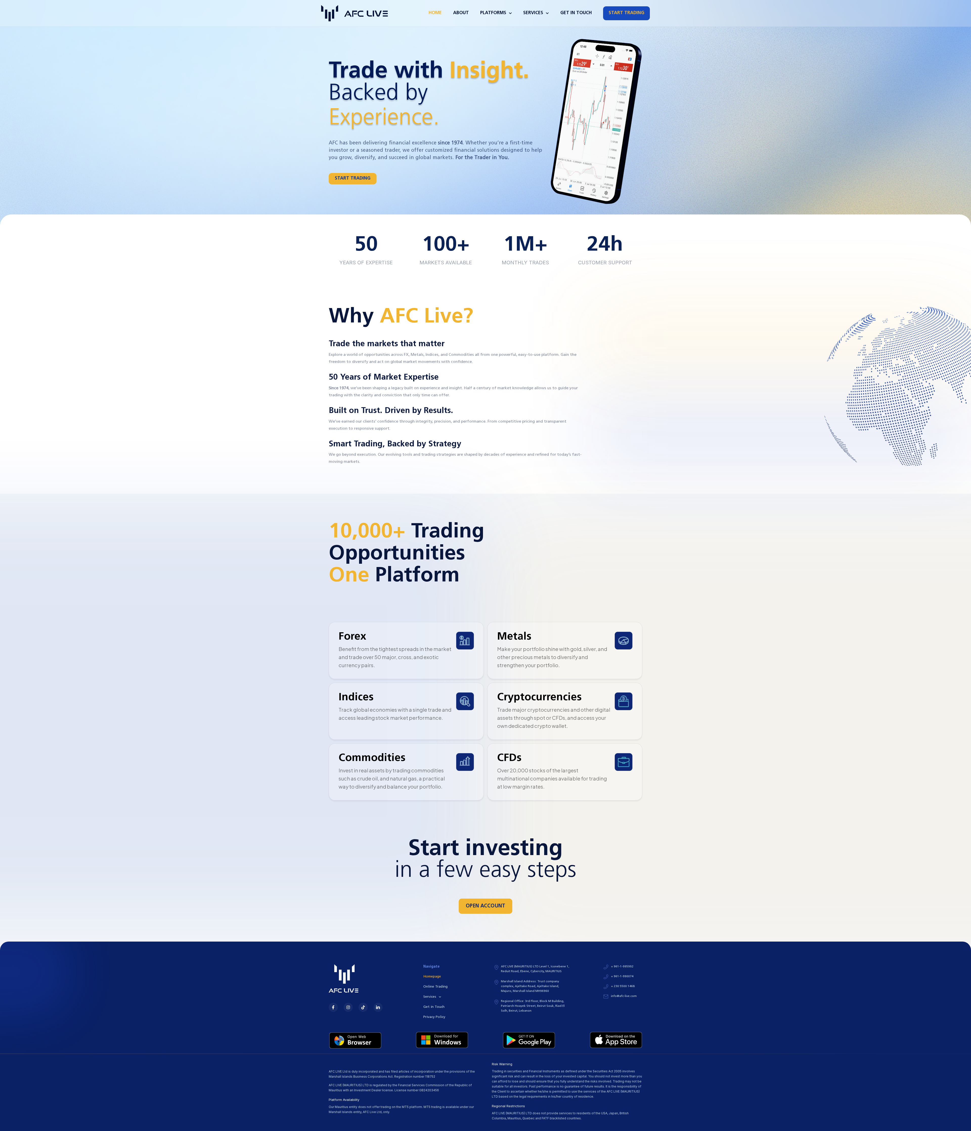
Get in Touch (576, 13)
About (461, 13)
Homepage (432, 976)
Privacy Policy (434, 1017)
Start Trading (626, 13)
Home (435, 13)
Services (429, 997)
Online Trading (435, 987)
